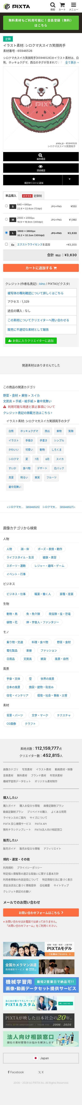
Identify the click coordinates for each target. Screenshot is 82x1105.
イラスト (14, 440)
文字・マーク (40, 715)
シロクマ (14, 459)
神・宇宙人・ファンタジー (42, 622)
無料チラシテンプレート (17, 829)
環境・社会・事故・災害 (52, 695)
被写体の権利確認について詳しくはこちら (35, 293)
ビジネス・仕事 (16, 594)
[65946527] (59, 507)
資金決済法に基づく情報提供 (19, 885)
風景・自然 (62, 658)
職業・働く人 (42, 594)
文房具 (7, 401)
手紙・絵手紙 (24, 401)
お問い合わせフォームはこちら (40, 912)
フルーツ (51, 477)
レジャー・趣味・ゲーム (49, 565)
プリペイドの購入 (37, 811)
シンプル (59, 440)
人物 (9, 549)
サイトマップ (61, 885)
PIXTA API (41, 823)
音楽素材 (8, 775)
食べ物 (26, 468)
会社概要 (45, 885)
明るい (24, 477)
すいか (12, 468)
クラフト (30, 723)
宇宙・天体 (13, 678)
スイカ (35, 395)
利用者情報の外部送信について (20, 879)
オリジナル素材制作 (46, 781)
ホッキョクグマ (29, 431)
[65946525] (24, 507)
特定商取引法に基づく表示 (57, 879)
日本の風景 (13, 687)
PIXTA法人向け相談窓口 (48, 829)
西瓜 (47, 431)
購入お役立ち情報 (30, 805)
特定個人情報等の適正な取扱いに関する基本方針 (31, 873)
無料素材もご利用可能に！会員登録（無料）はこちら (41, 22)
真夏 (11, 477)
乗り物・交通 (15, 642)
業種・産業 (66, 594)
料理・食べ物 (40, 642)
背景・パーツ (15, 715)
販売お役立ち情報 (30, 848)
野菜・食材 (10, 395)
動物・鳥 (12, 613)
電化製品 (12, 650)
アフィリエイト (52, 848)
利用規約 (8, 867)
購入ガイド (9, 805)
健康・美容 (49, 557)
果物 (24, 395)
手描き (29, 440)
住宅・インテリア (17, 695)
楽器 (29, 650)
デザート (42, 468)
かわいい (14, 449)
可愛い (29, 449)
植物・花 (12, 622)
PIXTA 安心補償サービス (17, 823)
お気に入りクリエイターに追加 (33, 340)
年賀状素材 (56, 775)
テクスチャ (64, 715)
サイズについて (38, 817)
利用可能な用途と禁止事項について (31, 406)
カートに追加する (38, 268)
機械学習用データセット (17, 781)
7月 (37, 459)
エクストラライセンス (29, 244)
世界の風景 (47, 678)
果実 (37, 477)
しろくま (57, 449)
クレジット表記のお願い (17, 891)
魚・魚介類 (33, 613)
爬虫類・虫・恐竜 (60, 613)
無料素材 (22, 775)
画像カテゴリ (10, 769)
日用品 (11, 658)
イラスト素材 (43, 769)
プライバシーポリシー (29, 867)
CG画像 (11, 723)
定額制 (32, 195)
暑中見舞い (44, 401)
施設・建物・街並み (41, 687)
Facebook (16, 1072)
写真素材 (27, 769)
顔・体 (25, 549)
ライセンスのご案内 (14, 817)
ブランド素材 (38, 775)
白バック (59, 468)
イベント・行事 (16, 574)
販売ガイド (9, 848)
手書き (43, 440)
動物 (42, 449)
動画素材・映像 (64, 769)
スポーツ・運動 (16, 565)
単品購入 (10, 195)
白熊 (11, 431)
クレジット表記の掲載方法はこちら (27, 412)
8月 (47, 459)
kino (42, 283)
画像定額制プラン (54, 805)
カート (62, 9)
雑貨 (43, 658)
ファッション (49, 650)
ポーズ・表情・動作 (50, 549)
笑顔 (70, 431)
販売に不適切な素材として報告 (28, 329)
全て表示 (70, 62)
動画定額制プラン (13, 811)
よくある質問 (58, 811)
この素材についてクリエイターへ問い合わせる (38, 320)
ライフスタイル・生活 (20, 557)
